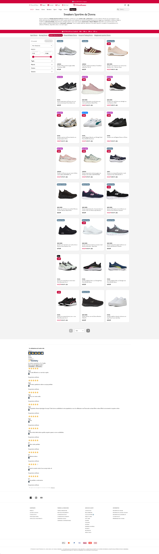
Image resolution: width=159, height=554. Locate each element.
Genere (33, 71)
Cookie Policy (116, 516)
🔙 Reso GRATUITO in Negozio (79, 1)
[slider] (33, 57)
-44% (108, 79)
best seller (59, 77)
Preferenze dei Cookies (118, 518)
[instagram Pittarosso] (36, 498)
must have (84, 113)
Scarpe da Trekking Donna (86, 35)
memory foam (110, 41)
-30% (108, 44)
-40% (59, 151)
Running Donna (43, 35)
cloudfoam (60, 41)
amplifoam (109, 148)
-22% (59, 259)
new (58, 256)
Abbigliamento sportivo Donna (102, 35)
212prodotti (34, 41)
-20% (108, 187)
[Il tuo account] (125, 5)
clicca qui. (53, 487)
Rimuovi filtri (49, 41)
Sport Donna (33, 35)
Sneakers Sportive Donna (55, 35)
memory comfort (61, 184)
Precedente (31, 366)
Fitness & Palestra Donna (70, 35)
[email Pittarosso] (41, 498)
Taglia (32, 61)
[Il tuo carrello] (128, 5)
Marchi (33, 64)
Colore (33, 68)
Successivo (39, 366)
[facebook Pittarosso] (30, 498)
